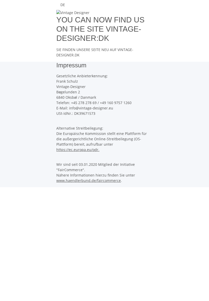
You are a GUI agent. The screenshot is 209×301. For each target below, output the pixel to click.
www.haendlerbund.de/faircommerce (88, 180)
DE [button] (63, 4)
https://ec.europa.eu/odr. (77, 149)
